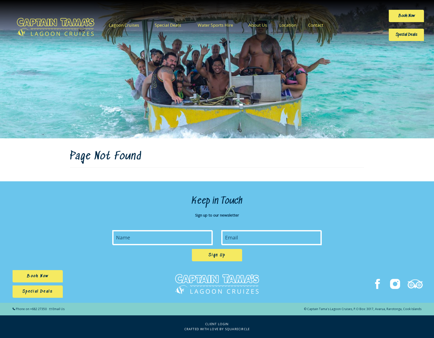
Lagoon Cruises (124, 25)
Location (287, 25)
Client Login (217, 324)
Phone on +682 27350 (31, 309)
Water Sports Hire (215, 25)
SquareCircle (237, 329)
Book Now (406, 16)
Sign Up (216, 255)
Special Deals (168, 25)
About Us (257, 25)
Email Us (58, 309)
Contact (315, 25)
